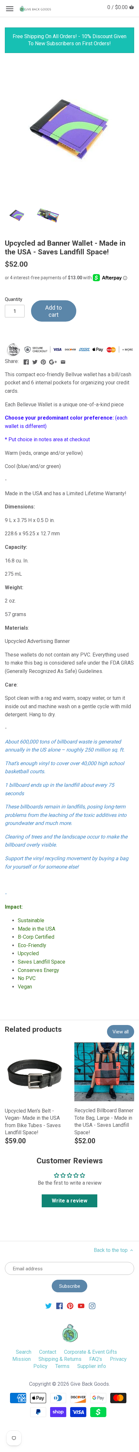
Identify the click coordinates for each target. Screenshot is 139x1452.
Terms (62, 1366)
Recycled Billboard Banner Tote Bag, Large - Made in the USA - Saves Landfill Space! (104, 1121)
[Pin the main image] (43, 361)
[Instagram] (92, 1305)
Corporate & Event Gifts (90, 1352)
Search (23, 1352)
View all (120, 1032)
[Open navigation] (10, 9)
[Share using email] (63, 361)
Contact (47, 1352)
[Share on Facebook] (26, 361)
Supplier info (91, 1366)
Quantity (13, 299)
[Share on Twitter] (34, 361)
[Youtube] (81, 1305)
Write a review (69, 1201)
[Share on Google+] (53, 361)
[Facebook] (59, 1305)
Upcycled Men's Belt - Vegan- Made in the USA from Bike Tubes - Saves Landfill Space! (33, 1122)
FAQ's (95, 1359)
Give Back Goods (89, 1384)
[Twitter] (48, 1305)
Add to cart (53, 311)
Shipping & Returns (59, 1359)
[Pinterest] (70, 1305)
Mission (21, 1359)
